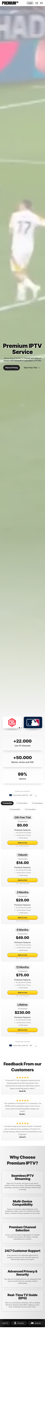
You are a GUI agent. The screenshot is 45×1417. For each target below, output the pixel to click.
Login (30, 3)
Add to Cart (22, 843)
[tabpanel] (22, 925)
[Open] (41, 3)
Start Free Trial (30, 368)
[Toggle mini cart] (36, 3)
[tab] (19, 727)
